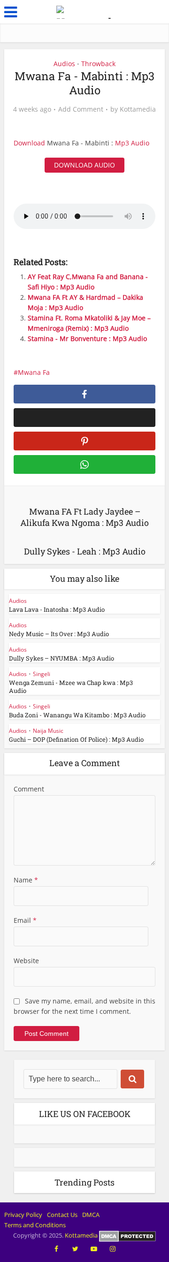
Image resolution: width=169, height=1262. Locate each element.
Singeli (41, 674)
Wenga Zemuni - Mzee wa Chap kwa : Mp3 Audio (71, 686)
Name (26, 879)
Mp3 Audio (132, 142)
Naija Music (48, 731)
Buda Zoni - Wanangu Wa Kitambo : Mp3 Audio (77, 715)
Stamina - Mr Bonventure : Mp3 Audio (87, 338)
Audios (64, 63)
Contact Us (62, 1214)
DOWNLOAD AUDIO (84, 164)
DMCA (91, 1214)
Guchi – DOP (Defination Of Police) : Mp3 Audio (76, 739)
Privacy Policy (23, 1214)
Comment (29, 788)
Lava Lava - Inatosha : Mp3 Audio (57, 609)
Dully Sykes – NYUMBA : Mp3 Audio (61, 658)
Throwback (98, 63)
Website (26, 960)
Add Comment (80, 109)
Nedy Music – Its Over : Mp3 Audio (59, 634)
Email (25, 920)
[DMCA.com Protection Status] (127, 1235)
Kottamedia (138, 109)
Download (29, 142)
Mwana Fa (34, 372)
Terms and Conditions (35, 1225)
